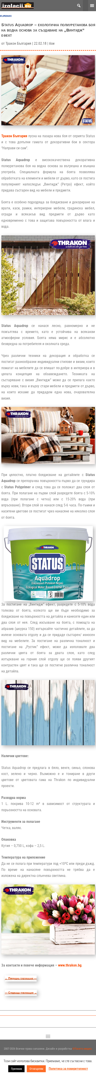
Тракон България (18, 43)
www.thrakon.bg (69, 965)
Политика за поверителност (68, 1069)
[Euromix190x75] (6, 17)
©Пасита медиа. (82, 1048)
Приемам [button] (16, 1068)
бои (51, 43)
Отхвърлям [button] (36, 1068)
